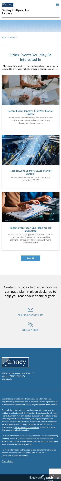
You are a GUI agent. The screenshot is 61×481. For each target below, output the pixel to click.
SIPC (23, 376)
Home (4, 37)
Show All (30, 258)
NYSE (18, 376)
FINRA (12, 376)
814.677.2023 (30, 330)
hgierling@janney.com (30, 315)
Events (12, 37)
